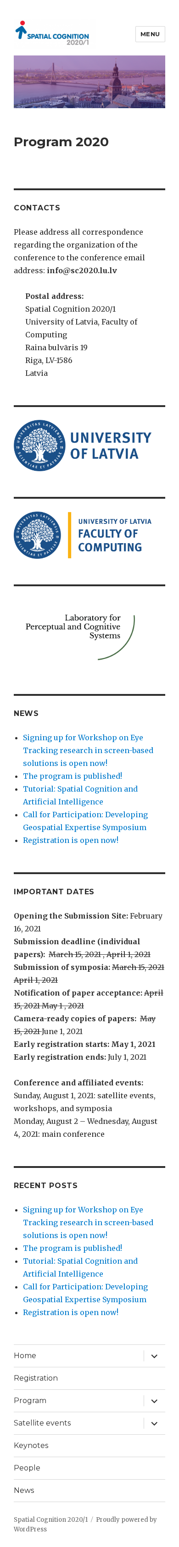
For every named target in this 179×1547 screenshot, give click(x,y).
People (27, 1468)
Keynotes (31, 1445)
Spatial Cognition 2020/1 (51, 1520)
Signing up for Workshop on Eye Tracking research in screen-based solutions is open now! (88, 750)
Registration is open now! (70, 840)
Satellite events (42, 1423)
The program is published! (72, 776)
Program (30, 1400)
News (24, 1490)
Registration (36, 1378)
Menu (150, 34)
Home (25, 1355)
